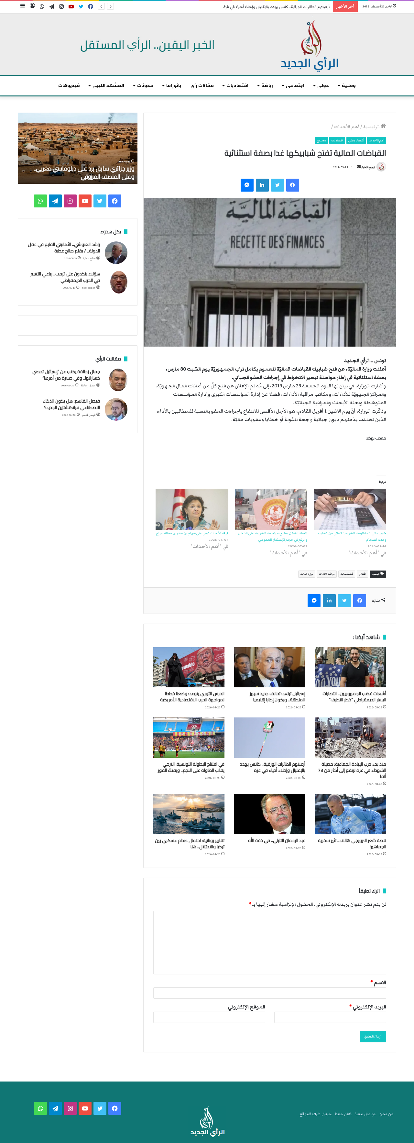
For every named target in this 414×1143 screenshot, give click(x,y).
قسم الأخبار (368, 167)
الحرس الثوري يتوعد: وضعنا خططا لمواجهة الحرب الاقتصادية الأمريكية (192, 696)
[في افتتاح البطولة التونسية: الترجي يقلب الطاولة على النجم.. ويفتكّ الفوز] (188, 737)
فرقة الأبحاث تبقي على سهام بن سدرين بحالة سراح (192, 533)
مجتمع (321, 140)
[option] (77, 148)
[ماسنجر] (247, 185)
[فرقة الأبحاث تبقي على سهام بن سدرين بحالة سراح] (192, 509)
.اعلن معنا (343, 1114)
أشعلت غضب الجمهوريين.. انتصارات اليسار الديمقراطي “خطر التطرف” (354, 696)
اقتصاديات (237, 85)
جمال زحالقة (88, 385)
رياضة (267, 85)
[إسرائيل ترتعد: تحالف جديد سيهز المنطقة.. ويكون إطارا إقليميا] (269, 667)
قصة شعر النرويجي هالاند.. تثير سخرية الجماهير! (352, 843)
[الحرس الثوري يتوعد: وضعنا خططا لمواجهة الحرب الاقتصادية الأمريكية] (188, 667)
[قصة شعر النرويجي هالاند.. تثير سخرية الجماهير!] (350, 814)
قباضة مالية (347, 574)
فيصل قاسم (88, 415)
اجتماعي (295, 85)
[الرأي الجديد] (207, 44)
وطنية (349, 85)
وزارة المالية (306, 574)
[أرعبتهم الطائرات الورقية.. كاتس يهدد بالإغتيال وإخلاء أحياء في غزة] (269, 737)
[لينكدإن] (262, 185)
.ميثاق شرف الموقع (316, 1114)
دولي (323, 85)
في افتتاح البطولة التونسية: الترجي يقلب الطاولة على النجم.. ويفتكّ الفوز (191, 767)
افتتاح (362, 574)
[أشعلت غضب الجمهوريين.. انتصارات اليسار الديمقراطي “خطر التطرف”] (350, 667)
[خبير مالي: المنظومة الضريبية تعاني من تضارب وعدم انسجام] (350, 509)
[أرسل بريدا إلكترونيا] (359, 167)
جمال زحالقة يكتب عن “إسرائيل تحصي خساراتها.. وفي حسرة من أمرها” (66, 374)
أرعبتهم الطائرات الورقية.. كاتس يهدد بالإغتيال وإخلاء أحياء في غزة (276, 7)
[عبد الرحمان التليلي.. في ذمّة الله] (269, 814)
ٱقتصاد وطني (356, 140)
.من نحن (387, 1114)
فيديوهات (69, 85)
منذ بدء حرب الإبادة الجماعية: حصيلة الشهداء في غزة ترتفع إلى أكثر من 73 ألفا (352, 770)
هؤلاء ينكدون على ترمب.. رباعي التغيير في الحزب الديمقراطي (65, 277)
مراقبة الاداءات (326, 574)
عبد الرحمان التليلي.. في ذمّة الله (276, 840)
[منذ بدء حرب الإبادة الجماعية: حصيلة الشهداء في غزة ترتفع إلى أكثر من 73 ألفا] (350, 737)
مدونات (145, 85)
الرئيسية (372, 126)
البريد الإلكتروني (367, 1007)
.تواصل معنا (365, 1114)
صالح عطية (89, 258)
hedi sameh (88, 288)
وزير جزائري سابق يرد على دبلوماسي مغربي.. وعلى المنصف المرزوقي (84, 172)
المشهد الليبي (108, 85)
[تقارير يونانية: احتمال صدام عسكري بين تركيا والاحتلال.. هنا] (188, 814)
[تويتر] (277, 185)
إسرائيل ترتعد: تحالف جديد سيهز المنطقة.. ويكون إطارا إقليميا (277, 696)
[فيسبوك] (292, 185)
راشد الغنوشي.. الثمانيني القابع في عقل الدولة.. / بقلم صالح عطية (64, 247)
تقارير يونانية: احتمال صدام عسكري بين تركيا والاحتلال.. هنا (189, 843)
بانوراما (173, 85)
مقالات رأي (202, 85)
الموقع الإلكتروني (246, 1007)
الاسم (378, 982)
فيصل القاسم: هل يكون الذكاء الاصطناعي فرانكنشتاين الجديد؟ (71, 404)
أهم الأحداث (346, 126)
